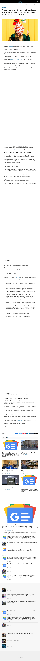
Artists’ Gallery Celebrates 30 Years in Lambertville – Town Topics (20, 633)
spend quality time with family (16, 59)
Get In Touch (29, 654)
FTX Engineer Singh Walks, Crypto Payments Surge (17, 644)
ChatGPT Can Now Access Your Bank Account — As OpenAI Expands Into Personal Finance (9, 487)
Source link (6, 429)
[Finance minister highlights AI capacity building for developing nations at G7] (10, 464)
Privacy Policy (11, 654)
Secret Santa (20, 420)
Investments (9, 530)
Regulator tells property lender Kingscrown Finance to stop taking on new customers (28, 452)
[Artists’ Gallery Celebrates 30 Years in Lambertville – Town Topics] (4, 635)
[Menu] (3, 2)
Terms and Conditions (20, 654)
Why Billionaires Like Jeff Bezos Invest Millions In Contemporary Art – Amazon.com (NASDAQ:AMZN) (21, 640)
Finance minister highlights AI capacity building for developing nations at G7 (10, 471)
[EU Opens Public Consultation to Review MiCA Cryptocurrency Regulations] (4, 544)
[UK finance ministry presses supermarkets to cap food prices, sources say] (29, 464)
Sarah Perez (17, 277)
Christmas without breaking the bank (11, 149)
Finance (4, 7)
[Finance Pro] (20, 1)
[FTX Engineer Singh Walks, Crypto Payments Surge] (4, 646)
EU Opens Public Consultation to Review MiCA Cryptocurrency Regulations (22, 542)
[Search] (37, 2)
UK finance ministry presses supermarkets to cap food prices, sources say (29, 471)
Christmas (11, 46)
